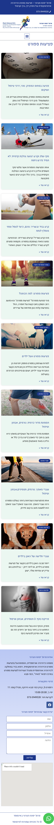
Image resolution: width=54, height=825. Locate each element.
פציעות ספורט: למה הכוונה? (34, 293)
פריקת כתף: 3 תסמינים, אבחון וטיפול (29, 619)
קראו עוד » (44, 114)
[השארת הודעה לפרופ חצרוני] (48, 818)
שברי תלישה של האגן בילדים (33, 556)
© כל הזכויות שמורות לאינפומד (27, 822)
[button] (27, 36)
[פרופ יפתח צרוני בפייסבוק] (49, 705)
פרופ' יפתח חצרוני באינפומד (27, 815)
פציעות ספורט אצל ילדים (35, 356)
